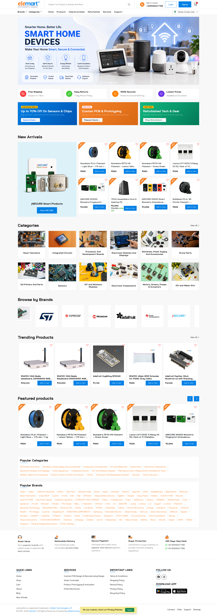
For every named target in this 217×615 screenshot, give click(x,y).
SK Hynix (24, 515)
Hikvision (45, 503)
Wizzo (153, 519)
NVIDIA (99, 507)
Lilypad (157, 503)
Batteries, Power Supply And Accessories (61, 466)
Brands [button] (21, 12)
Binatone (184, 491)
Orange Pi (161, 507)
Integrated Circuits (80, 470)
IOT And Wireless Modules (103, 470)
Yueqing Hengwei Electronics (44, 523)
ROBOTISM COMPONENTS (78, 511)
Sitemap (197, 609)
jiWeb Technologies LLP (61, 608)
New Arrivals (21, 597)
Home (51, 12)
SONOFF (35, 515)
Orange (150, 507)
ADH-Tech (70, 491)
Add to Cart (99, 171)
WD (120, 519)
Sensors (136, 474)
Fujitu (128, 499)
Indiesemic (87, 503)
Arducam (115, 491)
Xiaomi (172, 519)
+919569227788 (154, 6)
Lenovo (142, 503)
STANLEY (57, 515)
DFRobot (88, 495)
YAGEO (189, 519)
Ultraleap (79, 519)
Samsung (98, 511)
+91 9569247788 (176, 548)
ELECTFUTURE (26, 499)
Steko (77, 515)
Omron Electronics (135, 507)
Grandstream (174, 499)
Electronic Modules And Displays (35, 470)
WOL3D (162, 519)
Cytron (55, 495)
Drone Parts (136, 466)
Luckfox (167, 503)
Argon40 (136, 491)
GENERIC (161, 499)
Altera (97, 491)
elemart (33, 611)
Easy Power (143, 495)
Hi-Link (35, 503)
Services (107, 12)
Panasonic (173, 507)
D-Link (64, 495)
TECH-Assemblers (157, 515)
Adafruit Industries (45, 491)
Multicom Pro (66, 507)
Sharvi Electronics (159, 511)
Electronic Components (155, 466)
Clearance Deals (77, 12)
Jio (114, 503)
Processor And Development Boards (112, 474)
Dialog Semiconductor (105, 495)
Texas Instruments (28, 519)
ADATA (60, 491)
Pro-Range (34, 511)
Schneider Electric (113, 511)
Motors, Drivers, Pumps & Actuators (67, 474)
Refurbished (94, 12)
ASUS (145, 491)
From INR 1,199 (46, 210)
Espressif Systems (64, 499)
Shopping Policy (117, 580)
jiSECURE (123, 503)
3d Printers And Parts (30, 466)
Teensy (171, 515)
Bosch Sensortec (28, 495)
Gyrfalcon (24, 503)
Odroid (121, 507)
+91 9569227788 (176, 545)
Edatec (154, 495)
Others (90, 474)
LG (150, 503)
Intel (108, 503)
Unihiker (90, 519)
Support (118, 12)
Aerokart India (84, 491)
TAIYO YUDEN (122, 515)
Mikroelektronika (50, 507)
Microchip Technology (30, 507)
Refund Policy (116, 584)
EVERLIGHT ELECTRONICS (87, 499)
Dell (72, 495)
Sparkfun (46, 515)
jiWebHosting (73, 611)
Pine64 (23, 511)
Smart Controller (71, 580)
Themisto (67, 519)
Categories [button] (34, 12)
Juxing (133, 503)
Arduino (125, 491)
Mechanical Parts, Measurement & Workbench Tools (142, 470)
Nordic (78, 507)
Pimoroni (185, 507)
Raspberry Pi (58, 511)
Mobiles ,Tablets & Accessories (34, 474)
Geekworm (138, 499)
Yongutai (24, 523)
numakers (88, 507)
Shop (18, 580)
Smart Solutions (150, 474)
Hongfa (55, 503)
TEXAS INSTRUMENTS (50, 519)
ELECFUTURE (167, 495)
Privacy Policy (116, 589)
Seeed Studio (131, 511)
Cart (18, 584)
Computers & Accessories (95, 466)
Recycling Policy (117, 593)
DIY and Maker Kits (119, 466)
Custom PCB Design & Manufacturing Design (84, 576)
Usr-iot (100, 519)
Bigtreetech (171, 491)
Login (170, 4)
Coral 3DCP (44, 495)
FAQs (179, 609)
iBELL (77, 503)
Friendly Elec (117, 499)
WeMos (144, 519)
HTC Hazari (66, 503)
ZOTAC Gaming (67, 523)
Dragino (131, 495)
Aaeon (31, 491)
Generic (150, 499)
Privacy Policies (114, 609)
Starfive (67, 515)
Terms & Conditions (119, 576)
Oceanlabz (110, 507)
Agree (129, 610)
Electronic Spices (44, 499)
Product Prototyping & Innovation (79, 584)
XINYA (180, 519)
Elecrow (179, 495)
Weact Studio (131, 519)
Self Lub (144, 511)
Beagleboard (157, 491)
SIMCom (174, 511)
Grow (185, 499)
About (19, 589)
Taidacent (108, 515)
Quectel (45, 511)
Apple (105, 491)
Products (61, 12)
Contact (171, 609)
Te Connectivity (138, 515)
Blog (18, 593)
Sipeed (184, 511)
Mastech (178, 503)
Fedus (105, 499)
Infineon (99, 503)
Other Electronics (72, 589)
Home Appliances (60, 470)
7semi (22, 491)
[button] (101, 82)
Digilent (121, 495)
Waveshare (111, 519)
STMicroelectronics (92, 515)
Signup (185, 4)
